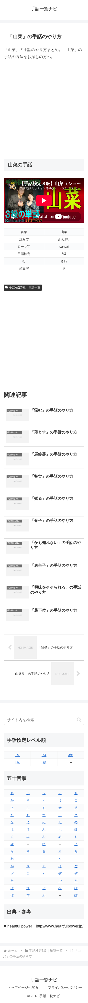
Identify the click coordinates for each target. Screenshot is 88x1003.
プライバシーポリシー (65, 987)
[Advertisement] (44, 109)
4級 (17, 762)
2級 (44, 755)
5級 (44, 762)
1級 (17, 755)
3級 (70, 755)
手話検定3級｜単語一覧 (24, 287)
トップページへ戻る (23, 987)
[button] (79, 720)
